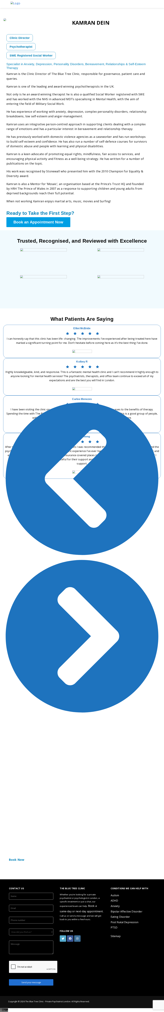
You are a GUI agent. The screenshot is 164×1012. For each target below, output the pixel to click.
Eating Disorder (120, 917)
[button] (82, 478)
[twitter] (63, 938)
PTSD (114, 927)
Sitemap (116, 936)
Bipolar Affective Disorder (126, 911)
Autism (115, 895)
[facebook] (70, 938)
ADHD (114, 900)
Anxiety (115, 906)
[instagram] (77, 938)
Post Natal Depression (124, 922)
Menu (5, 1010)
